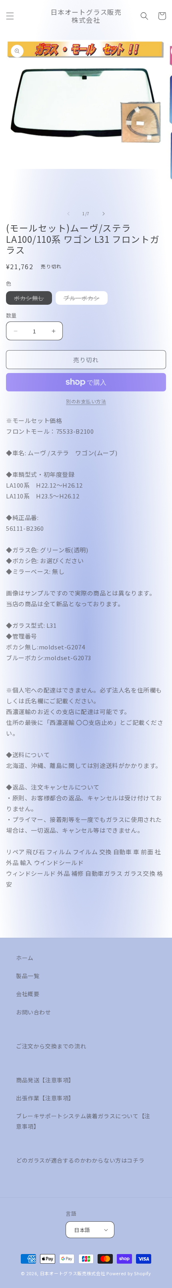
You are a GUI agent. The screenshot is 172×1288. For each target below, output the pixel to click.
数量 (11, 315)
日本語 (82, 1230)
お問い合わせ (33, 1012)
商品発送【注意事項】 (45, 1080)
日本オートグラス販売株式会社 (73, 1273)
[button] (10, 16)
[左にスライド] (68, 213)
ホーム (25, 958)
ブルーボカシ (84, 299)
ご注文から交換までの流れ (51, 1046)
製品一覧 (27, 976)
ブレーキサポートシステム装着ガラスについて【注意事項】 (83, 1121)
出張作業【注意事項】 (45, 1098)
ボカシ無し (32, 299)
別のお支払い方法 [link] (86, 401)
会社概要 (27, 994)
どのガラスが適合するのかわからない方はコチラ (80, 1160)
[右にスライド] (103, 213)
